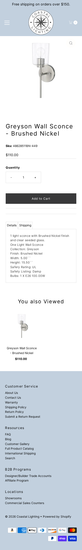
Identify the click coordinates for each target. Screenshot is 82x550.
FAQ (8, 434)
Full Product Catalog (19, 448)
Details (12, 225)
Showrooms (13, 498)
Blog (8, 439)
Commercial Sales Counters (24, 503)
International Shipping (20, 453)
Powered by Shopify (57, 516)
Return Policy (14, 412)
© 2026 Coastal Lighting (22, 516)
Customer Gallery (17, 444)
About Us (11, 393)
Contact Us (13, 397)
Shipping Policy (15, 407)
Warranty (11, 402)
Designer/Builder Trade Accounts (28, 476)
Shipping (25, 225)
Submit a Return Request (22, 416)
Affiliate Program (17, 480)
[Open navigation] (7, 22)
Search (10, 458)
